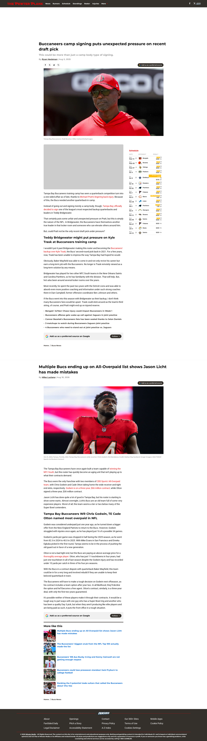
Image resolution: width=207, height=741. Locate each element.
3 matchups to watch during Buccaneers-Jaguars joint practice (77, 323)
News (47, 4)
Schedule (66, 4)
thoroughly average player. (56, 556)
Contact (105, 719)
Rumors (56, 4)
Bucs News (56, 345)
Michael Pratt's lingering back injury (96, 197)
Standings (77, 4)
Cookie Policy (156, 723)
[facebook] (189, 3)
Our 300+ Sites (132, 719)
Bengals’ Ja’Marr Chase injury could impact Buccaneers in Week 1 (78, 311)
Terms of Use (131, 723)
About (47, 719)
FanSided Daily (51, 723)
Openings (73, 719)
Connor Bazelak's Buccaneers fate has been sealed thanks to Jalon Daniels (83, 319)
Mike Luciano (48, 377)
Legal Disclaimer (52, 728)
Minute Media (31, 734)
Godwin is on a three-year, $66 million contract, (88, 488)
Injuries (95, 4)
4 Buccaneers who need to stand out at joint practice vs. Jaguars (78, 327)
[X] (195, 3)
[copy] (58, 65)
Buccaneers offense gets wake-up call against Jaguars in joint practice (81, 315)
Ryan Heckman (49, 59)
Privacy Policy (108, 723)
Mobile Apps (156, 719)
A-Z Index (106, 728)
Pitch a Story (75, 723)
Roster (87, 4)
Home (46, 345)
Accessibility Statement (80, 728)
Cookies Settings (133, 728)
